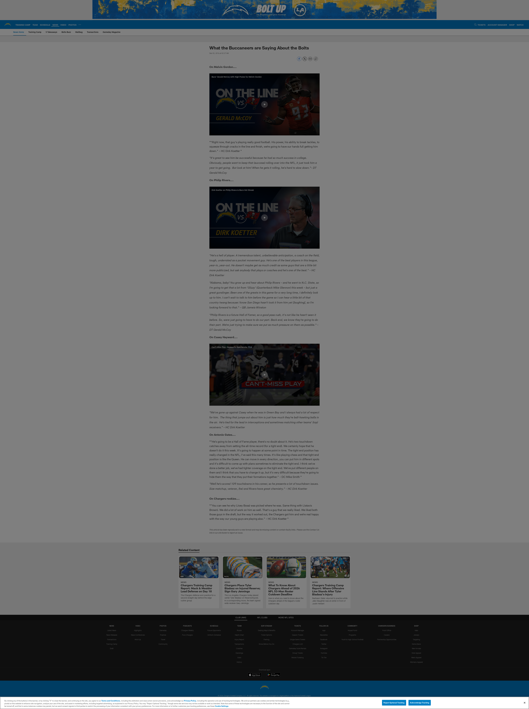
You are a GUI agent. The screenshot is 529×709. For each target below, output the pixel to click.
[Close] (525, 703)
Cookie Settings (221, 706)
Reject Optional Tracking (394, 702)
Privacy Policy (190, 701)
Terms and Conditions (110, 701)
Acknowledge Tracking (419, 702)
